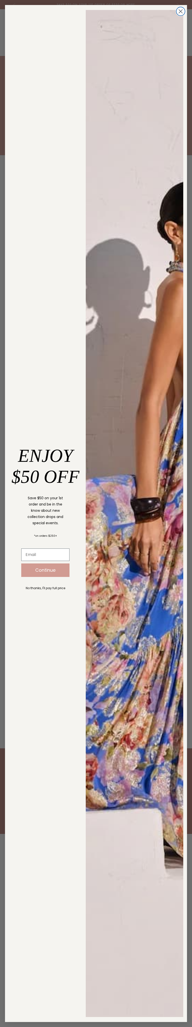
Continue (45, 570)
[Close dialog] (180, 11)
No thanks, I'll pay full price (45, 588)
